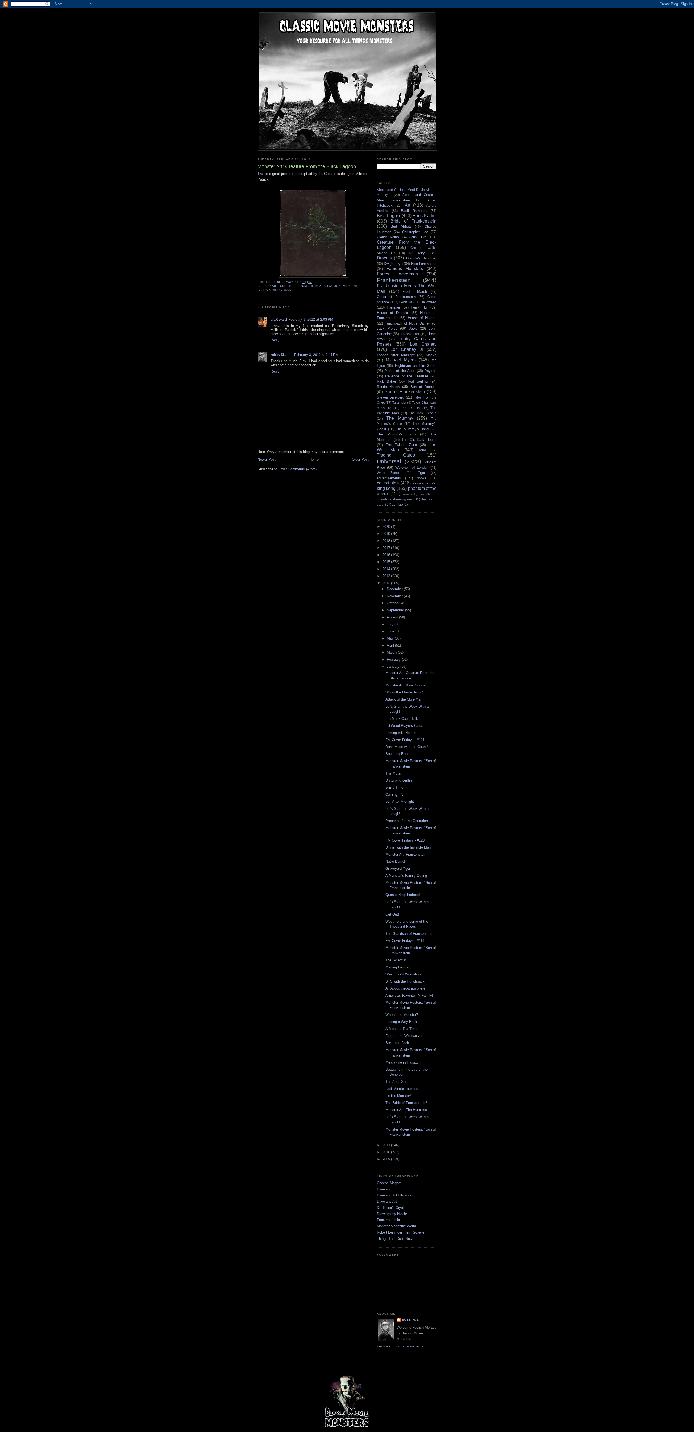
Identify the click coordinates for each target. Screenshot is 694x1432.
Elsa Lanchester (423, 264)
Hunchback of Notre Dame (407, 323)
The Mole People (422, 413)
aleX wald (279, 319)
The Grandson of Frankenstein (409, 934)
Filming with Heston (400, 733)
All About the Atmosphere (405, 988)
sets (422, 494)
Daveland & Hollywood (394, 1195)
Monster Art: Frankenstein (405, 854)
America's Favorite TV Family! (409, 995)
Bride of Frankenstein (413, 221)
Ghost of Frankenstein (396, 297)
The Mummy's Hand (412, 429)
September (396, 610)
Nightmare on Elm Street (415, 366)
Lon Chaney (423, 344)
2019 (387, 534)
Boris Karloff (424, 215)
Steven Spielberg (390, 397)
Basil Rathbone (414, 211)
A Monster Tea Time (401, 1029)
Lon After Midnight (399, 802)
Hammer (393, 307)
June (391, 631)
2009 (387, 1159)
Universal (282, 289)
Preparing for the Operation (406, 821)
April (391, 645)
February (394, 659)
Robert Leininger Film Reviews (401, 1232)
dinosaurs (420, 483)
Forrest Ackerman (397, 274)
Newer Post (267, 459)
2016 (387, 555)
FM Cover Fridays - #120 (405, 840)
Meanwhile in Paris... (401, 1062)
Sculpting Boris (397, 754)
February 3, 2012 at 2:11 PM (316, 355)
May (391, 638)
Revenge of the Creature (406, 376)
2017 (387, 548)
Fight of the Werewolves (404, 1036)
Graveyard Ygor (397, 868)
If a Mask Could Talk (401, 719)
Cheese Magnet (389, 1183)
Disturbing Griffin (398, 780)
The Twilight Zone (401, 445)
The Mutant (394, 773)
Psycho (430, 371)
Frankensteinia (388, 1220)
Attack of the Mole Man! (404, 699)
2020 (387, 527)
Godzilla (405, 302)
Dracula (384, 258)
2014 (387, 569)
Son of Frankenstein (405, 391)
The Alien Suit (396, 1082)
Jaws (413, 328)
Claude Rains (388, 237)
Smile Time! (394, 787)
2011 (387, 1145)
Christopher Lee (415, 232)
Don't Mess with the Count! (406, 747)
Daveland (384, 1189)
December (395, 589)
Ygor (421, 473)
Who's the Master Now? (404, 692)
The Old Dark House (418, 440)
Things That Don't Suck (395, 1239)
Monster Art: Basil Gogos (405, 685)
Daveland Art (387, 1201)
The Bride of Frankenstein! (406, 1103)
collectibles (388, 483)
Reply (275, 340)
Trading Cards (396, 455)
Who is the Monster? (401, 1015)
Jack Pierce (387, 328)
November (395, 596)
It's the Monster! (398, 1096)
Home (314, 459)
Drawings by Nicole (392, 1214)
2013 (387, 576)
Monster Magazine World (396, 1226)
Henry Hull (419, 307)
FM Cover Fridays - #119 (404, 941)
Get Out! (392, 914)
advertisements (389, 478)
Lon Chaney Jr (406, 349)
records (407, 494)
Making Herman (397, 967)
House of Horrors (422, 318)
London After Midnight (396, 355)
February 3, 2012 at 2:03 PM (310, 319)
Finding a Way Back (401, 1022)
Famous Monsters (404, 268)
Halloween (428, 302)
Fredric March (415, 292)
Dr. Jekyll (417, 253)
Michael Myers (401, 360)
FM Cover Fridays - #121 (405, 740)
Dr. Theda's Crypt (390, 1208)
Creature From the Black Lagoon (310, 285)
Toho (422, 450)
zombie (397, 504)
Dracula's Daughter (421, 258)
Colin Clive (418, 237)
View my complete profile (400, 1346)
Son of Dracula (423, 387)
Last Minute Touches (401, 1089)
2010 (387, 1152)
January (393, 666)
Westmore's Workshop (403, 974)
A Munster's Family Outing (406, 876)
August (393, 617)
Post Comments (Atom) (298, 469)
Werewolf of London (411, 467)
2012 (387, 583)
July (390, 624)
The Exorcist (410, 408)
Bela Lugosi (388, 215)
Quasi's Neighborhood (402, 895)
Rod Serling (418, 381)
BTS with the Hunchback (405, 981)
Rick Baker (386, 381)
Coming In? (394, 794)
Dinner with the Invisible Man (408, 847)
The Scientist (395, 960)
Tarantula (399, 402)
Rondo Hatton (388, 387)
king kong (386, 488)
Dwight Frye (393, 264)
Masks (431, 355)
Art (275, 285)
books (421, 478)
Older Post (360, 459)
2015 (387, 562)
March (392, 652)
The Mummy (399, 418)
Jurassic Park (410, 334)
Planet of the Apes (399, 371)
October (393, 603)
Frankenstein (394, 280)
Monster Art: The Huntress (406, 1110)
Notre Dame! (395, 861)
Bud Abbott (401, 226)
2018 (387, 541)
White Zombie (389, 472)
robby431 (278, 355)
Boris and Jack (397, 1043)
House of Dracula (392, 313)
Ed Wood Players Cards (404, 726)
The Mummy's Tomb (396, 434)
